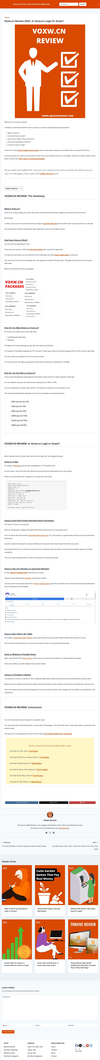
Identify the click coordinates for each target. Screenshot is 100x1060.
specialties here (63, 828)
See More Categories (11, 1056)
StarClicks (33, 751)
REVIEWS (6, 17)
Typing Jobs (32, 1050)
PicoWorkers (38, 775)
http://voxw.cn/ (27, 658)
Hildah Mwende (50, 820)
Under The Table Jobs (35, 1047)
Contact (54, 1056)
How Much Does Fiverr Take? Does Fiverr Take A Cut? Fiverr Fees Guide (75, 846)
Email (38, 1025)
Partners (54, 1050)
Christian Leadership (11, 1050)
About (53, 1053)
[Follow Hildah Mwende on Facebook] (46, 832)
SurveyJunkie (42, 769)
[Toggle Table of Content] (20, 188)
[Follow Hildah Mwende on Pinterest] (53, 832)
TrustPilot (27, 578)
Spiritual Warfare (9, 1047)
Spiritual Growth (9, 1053)
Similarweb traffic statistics (23, 638)
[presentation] (17, 885)
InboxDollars (36, 763)
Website (71, 1025)
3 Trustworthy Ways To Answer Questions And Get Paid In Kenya (24, 844)
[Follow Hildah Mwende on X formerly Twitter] (50, 832)
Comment (7, 997)
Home (53, 1047)
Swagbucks (44, 757)
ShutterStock (36, 781)
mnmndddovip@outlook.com (38, 535)
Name (5, 1025)
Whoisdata (17, 466)
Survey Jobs (32, 1053)
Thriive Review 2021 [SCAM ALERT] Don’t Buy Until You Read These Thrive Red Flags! (83, 965)
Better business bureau (43, 584)
